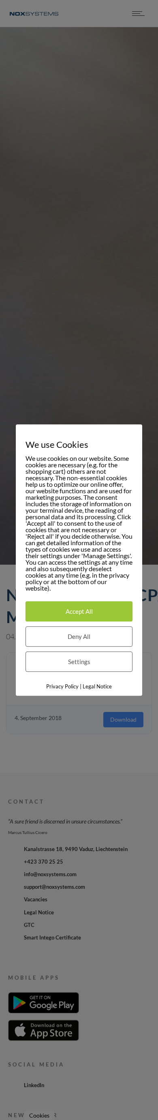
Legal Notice (97, 686)
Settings (79, 661)
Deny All (79, 636)
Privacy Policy (62, 686)
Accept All (79, 611)
